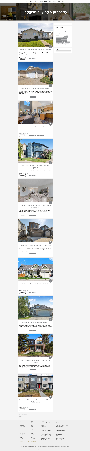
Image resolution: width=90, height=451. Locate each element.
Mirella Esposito (22, 426)
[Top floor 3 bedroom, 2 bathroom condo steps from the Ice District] (35, 190)
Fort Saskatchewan (59, 434)
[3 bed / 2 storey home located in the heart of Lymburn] (35, 151)
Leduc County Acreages (60, 435)
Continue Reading (23, 58)
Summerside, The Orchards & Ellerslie (46, 435)
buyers (63, 30)
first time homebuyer (63, 33)
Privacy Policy (37, 449)
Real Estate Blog (33, 438)
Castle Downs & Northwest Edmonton (62, 425)
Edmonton (57, 33)
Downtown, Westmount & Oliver (46, 429)
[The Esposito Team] (45, 1)
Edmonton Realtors (32, 449)
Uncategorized (40, 135)
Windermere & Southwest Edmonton (46, 431)
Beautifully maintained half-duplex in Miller (35, 88)
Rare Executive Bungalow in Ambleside (35, 284)
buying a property (67, 30)
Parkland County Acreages (60, 438)
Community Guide (22, 433)
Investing (32, 426)
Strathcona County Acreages (60, 439)
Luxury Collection (22, 438)
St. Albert (42, 425)
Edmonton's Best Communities (45, 422)
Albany (61, 28)
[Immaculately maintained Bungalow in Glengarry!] (35, 35)
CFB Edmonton (62, 31)
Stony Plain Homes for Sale (60, 430)
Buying (32, 425)
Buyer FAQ (21, 437)
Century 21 (57, 31)
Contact (63, 1)
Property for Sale (33, 58)
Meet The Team (22, 422)
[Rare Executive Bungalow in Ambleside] (35, 269)
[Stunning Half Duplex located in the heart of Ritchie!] (35, 345)
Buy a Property (58, 30)
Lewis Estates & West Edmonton (46, 434)
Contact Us (40, 449)
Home (26, 1)
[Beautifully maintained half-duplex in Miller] (35, 73)
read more (24, 54)
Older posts (20, 416)
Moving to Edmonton (34, 429)
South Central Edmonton (44, 439)
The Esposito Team (25, 56)
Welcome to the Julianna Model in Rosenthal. (35, 245)
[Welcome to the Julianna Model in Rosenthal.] (35, 230)
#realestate (57, 28)
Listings (32, 422)
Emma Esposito (22, 429)
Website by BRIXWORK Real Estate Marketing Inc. (48, 449)
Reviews (32, 433)
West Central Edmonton (60, 426)
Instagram (32, 437)
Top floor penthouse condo (35, 127)
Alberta (65, 28)
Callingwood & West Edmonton (45, 438)
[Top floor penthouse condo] (35, 112)
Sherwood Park (43, 426)
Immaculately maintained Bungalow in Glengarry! (35, 49)
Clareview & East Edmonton (60, 422)
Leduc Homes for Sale (59, 431)
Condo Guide (22, 434)
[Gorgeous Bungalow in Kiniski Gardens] (35, 308)
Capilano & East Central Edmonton (46, 430)
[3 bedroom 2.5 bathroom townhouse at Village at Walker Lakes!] (35, 385)
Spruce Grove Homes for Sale (60, 429)
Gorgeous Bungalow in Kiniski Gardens (35, 322)
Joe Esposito (22, 425)
